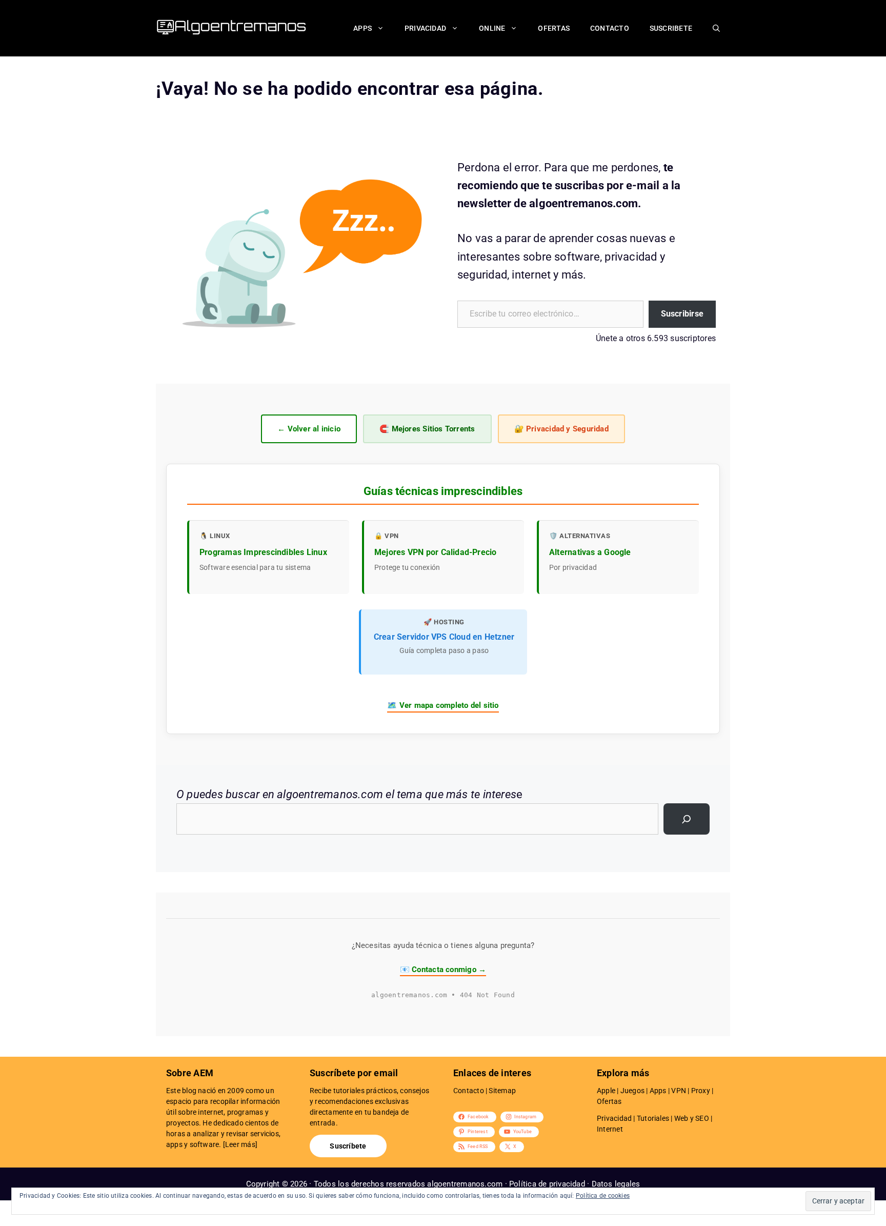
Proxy (700, 1090)
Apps (362, 28)
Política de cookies (603, 1195)
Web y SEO (691, 1118)
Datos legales (616, 1184)
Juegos (632, 1090)
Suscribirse (682, 314)
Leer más (240, 1144)
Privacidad (425, 28)
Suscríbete (348, 1146)
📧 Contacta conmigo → (443, 969)
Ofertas (554, 28)
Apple (606, 1090)
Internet (610, 1129)
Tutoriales (653, 1118)
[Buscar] (686, 819)
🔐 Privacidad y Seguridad (561, 428)
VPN (678, 1090)
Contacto (609, 28)
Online (492, 28)
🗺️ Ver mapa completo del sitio (442, 705)
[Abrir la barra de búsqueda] (716, 28)
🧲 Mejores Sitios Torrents (427, 428)
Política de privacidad (547, 1184)
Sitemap (502, 1090)
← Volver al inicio (308, 428)
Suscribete (671, 28)
